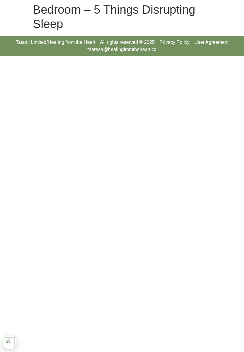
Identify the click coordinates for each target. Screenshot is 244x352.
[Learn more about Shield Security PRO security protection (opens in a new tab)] (10, 342)
